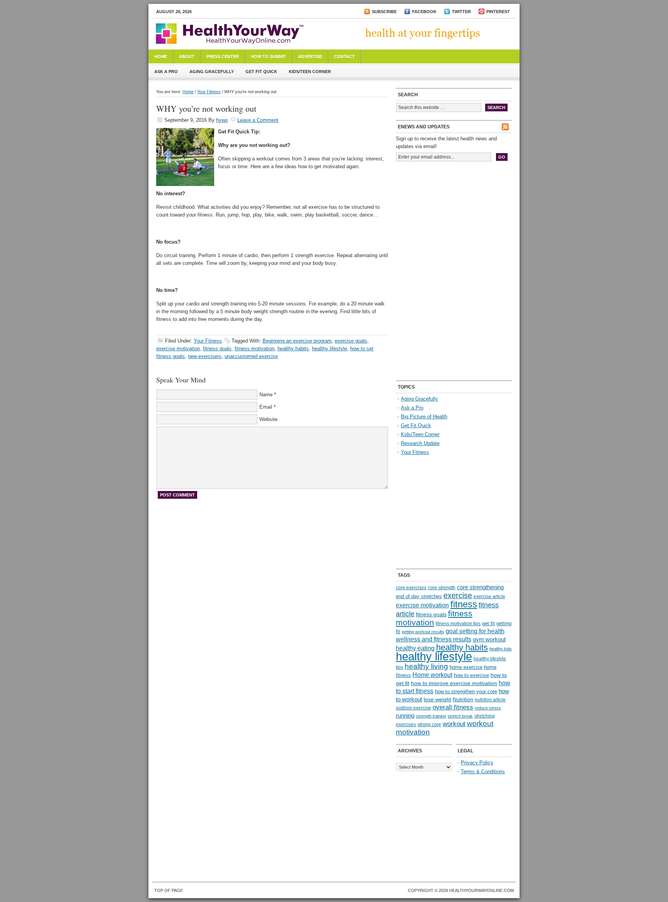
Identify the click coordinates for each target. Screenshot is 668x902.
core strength (441, 587)
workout (454, 724)
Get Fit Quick (261, 71)
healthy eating (415, 648)
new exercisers (205, 356)
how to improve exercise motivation (454, 683)
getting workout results (423, 631)
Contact (344, 56)
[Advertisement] (454, 219)
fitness (463, 604)
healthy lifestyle (329, 348)
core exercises (411, 587)
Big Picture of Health (424, 416)
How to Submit (268, 56)
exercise (457, 595)
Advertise (310, 56)
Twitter (461, 11)
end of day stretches (419, 596)
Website (268, 419)
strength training (431, 716)
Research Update (420, 443)
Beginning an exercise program (297, 341)
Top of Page (168, 890)
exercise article (489, 596)
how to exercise (471, 675)
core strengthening (480, 587)
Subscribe (384, 11)
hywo (222, 120)
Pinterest (498, 11)
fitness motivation (254, 348)
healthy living (426, 666)
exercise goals (351, 341)
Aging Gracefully (211, 71)
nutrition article (490, 699)
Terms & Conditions (483, 771)
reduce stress (488, 708)
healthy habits (293, 348)
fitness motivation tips (458, 623)
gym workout (489, 639)
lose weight (437, 699)
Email (265, 407)
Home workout (432, 675)
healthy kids (500, 648)
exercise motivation (178, 348)
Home (160, 56)
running (405, 716)
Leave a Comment (257, 120)
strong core (429, 724)
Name (266, 394)
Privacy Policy (477, 763)
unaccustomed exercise (251, 356)
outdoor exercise (413, 708)
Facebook (424, 11)
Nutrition (463, 699)
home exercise (466, 667)
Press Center (222, 56)
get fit (488, 623)
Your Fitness (209, 91)
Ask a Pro (166, 71)
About (186, 56)
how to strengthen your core (466, 691)
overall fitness (453, 707)
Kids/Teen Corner (310, 71)
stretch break (460, 716)
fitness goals (217, 348)
